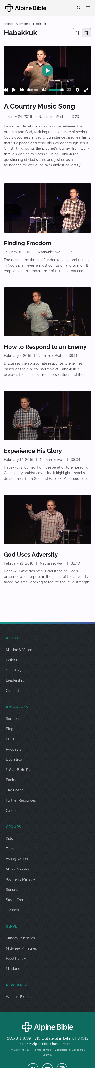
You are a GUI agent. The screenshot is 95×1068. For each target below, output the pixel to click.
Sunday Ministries (20, 938)
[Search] (79, 7)
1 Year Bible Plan (19, 770)
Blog (9, 729)
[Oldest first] (86, 32)
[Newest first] (77, 32)
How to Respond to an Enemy (45, 346)
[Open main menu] (88, 8)
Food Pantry (16, 958)
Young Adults (17, 859)
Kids (9, 839)
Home (8, 24)
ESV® (47, 1054)
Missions (13, 969)
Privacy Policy (19, 1049)
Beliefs (11, 660)
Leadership (15, 680)
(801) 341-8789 (19, 1038)
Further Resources (21, 800)
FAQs (10, 739)
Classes (12, 910)
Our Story (14, 670)
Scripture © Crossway (70, 1049)
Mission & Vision (19, 650)
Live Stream (16, 759)
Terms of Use (42, 1049)
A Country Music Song (39, 106)
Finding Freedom (27, 243)
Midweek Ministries (21, 948)
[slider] (28, 90)
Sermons (22, 24)
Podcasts (13, 749)
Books (11, 780)
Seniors (12, 890)
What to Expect (19, 997)
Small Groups (17, 900)
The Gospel (15, 790)
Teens (10, 849)
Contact (12, 691)
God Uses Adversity (31, 554)
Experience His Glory (33, 450)
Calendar (13, 811)
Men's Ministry (17, 869)
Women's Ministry (20, 879)
